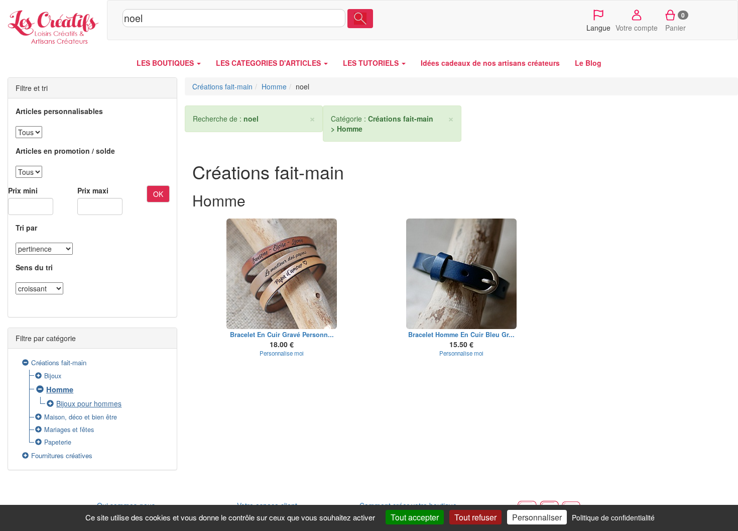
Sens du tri (34, 267)
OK (158, 194)
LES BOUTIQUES (166, 63)
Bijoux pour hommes (88, 403)
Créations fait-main (58, 362)
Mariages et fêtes (69, 429)
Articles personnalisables (59, 111)
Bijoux (52, 375)
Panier (675, 22)
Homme (59, 389)
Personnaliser (537, 517)
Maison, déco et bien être (80, 416)
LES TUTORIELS (372, 63)
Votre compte (637, 28)
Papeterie (57, 442)
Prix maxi (92, 190)
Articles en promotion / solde (65, 151)
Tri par (26, 228)
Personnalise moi (282, 353)
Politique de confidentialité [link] (613, 517)
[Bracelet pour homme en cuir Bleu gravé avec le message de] (461, 274)
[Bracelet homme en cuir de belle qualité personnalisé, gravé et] (282, 274)
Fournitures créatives (61, 455)
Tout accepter (415, 517)
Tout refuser (475, 517)
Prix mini (23, 190)
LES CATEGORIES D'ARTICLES (269, 63)
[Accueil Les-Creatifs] (53, 25)
